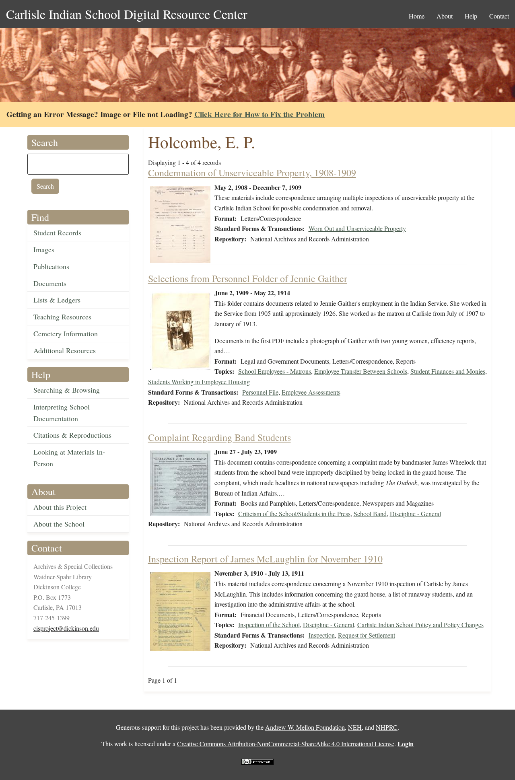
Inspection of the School (269, 624)
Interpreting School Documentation (61, 412)
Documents (49, 283)
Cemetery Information (65, 333)
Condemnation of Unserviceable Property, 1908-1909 (252, 172)
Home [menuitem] (416, 16)
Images (43, 249)
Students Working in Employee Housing (199, 381)
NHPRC (387, 727)
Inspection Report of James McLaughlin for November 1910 (265, 558)
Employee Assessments (311, 392)
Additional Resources (64, 350)
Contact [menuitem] (499, 16)
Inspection (322, 635)
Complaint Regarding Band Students (219, 437)
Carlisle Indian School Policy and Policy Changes (420, 624)
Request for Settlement (366, 635)
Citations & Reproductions (72, 435)
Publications (51, 266)
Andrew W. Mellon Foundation (305, 727)
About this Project (60, 507)
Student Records (57, 232)
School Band (370, 513)
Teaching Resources (62, 316)
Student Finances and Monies (447, 371)
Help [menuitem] (471, 16)
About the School (58, 524)
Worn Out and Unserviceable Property (357, 228)
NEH (355, 727)
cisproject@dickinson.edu (66, 628)
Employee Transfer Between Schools (360, 371)
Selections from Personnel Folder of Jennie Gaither (247, 278)
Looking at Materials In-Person (69, 457)
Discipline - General (415, 513)
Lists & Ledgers (56, 300)
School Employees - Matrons (274, 371)
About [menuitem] (445, 16)
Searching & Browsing (66, 390)
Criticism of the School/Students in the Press (294, 513)
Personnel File (260, 392)
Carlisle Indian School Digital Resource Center (126, 14)
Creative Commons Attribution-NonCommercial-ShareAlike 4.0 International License (285, 743)
